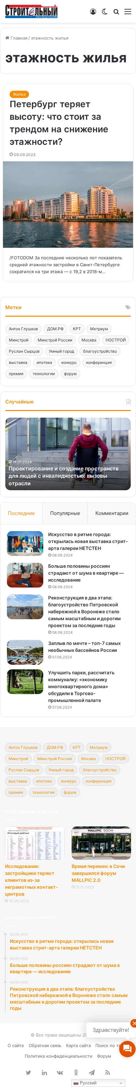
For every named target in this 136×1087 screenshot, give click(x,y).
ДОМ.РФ (55, 328)
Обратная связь (45, 1045)
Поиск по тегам (112, 1045)
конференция (99, 362)
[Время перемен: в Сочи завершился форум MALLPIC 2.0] (101, 843)
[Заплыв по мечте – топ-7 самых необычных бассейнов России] (25, 652)
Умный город (61, 351)
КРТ (77, 328)
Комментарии (111, 513)
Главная (18, 38)
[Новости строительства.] (31, 11)
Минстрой (18, 339)
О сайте (16, 1045)
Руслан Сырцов (24, 351)
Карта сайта (78, 1045)
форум (70, 373)
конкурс (69, 362)
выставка (18, 362)
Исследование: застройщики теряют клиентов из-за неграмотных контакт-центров (31, 880)
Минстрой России (55, 339)
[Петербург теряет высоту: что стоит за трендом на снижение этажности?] (68, 204)
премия (16, 373)
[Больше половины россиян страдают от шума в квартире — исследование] (25, 575)
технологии (44, 373)
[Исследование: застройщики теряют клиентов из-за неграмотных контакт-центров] (34, 843)
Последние (21, 513)
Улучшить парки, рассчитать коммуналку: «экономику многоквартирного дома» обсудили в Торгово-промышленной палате (81, 686)
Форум (104, 1056)
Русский (87, 1082)
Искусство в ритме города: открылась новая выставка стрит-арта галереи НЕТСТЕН (88, 541)
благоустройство (100, 351)
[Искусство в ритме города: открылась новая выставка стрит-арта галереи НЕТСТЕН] (25, 543)
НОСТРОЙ (116, 339)
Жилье (19, 94)
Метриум (99, 328)
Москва (89, 339)
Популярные (65, 513)
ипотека (44, 362)
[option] (68, 454)
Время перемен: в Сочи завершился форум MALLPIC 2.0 (98, 873)
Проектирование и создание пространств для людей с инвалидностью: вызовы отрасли (64, 476)
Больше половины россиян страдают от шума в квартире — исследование (86, 573)
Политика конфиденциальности (58, 1056)
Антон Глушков (23, 328)
